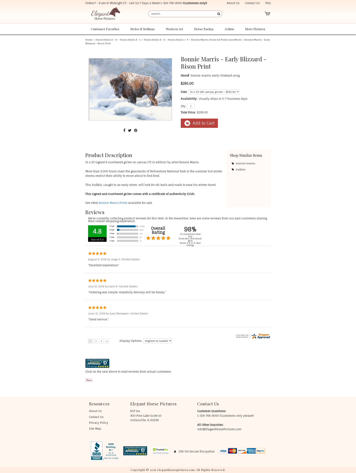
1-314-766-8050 (171, 3)
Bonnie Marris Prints (113, 203)
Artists (229, 29)
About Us (233, 3)
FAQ (268, 3)
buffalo (240, 169)
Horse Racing (203, 29)
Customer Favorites (105, 29)
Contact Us (252, 3)
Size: (184, 92)
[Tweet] (129, 130)
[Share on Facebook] (124, 130)
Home (89, 39)
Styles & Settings (142, 29)
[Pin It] (135, 130)
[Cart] (267, 14)
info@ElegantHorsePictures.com (219, 429)
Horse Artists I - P (178, 39)
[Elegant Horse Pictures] (105, 14)
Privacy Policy (98, 422)
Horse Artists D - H (106, 39)
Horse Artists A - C (130, 39)
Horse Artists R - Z (154, 39)
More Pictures (255, 29)
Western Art (174, 29)
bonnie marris (245, 163)
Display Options (131, 341)
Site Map (95, 428)
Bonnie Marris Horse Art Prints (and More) (216, 39)
